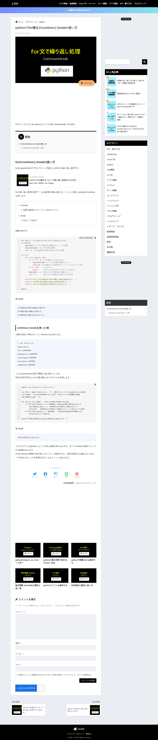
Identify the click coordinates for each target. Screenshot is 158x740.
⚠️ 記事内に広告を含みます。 (79, 10)
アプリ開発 (113, 3)
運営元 (88, 734)
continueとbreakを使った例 (33, 148)
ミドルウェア (113, 221)
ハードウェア (113, 201)
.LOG (14, 3)
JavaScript (112, 154)
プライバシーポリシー (75, 734)
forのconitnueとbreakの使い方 (33, 144)
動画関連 (73, 3)
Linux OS (83, 3)
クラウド (111, 185)
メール (19, 654)
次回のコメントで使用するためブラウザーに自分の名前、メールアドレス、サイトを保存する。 (55, 675)
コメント (20, 612)
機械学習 (111, 252)
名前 (18, 643)
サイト (18, 664)
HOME (81, 729)
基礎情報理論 (113, 237)
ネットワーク (113, 195)
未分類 (110, 247)
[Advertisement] (55, 104)
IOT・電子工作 (126, 3)
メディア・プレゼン (116, 226)
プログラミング (140, 3)
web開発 (111, 170)
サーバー (92, 3)
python (79, 483)
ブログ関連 (63, 3)
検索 (144, 61)
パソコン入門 (113, 206)
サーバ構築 (102, 3)
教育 (109, 242)
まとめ (110, 175)
